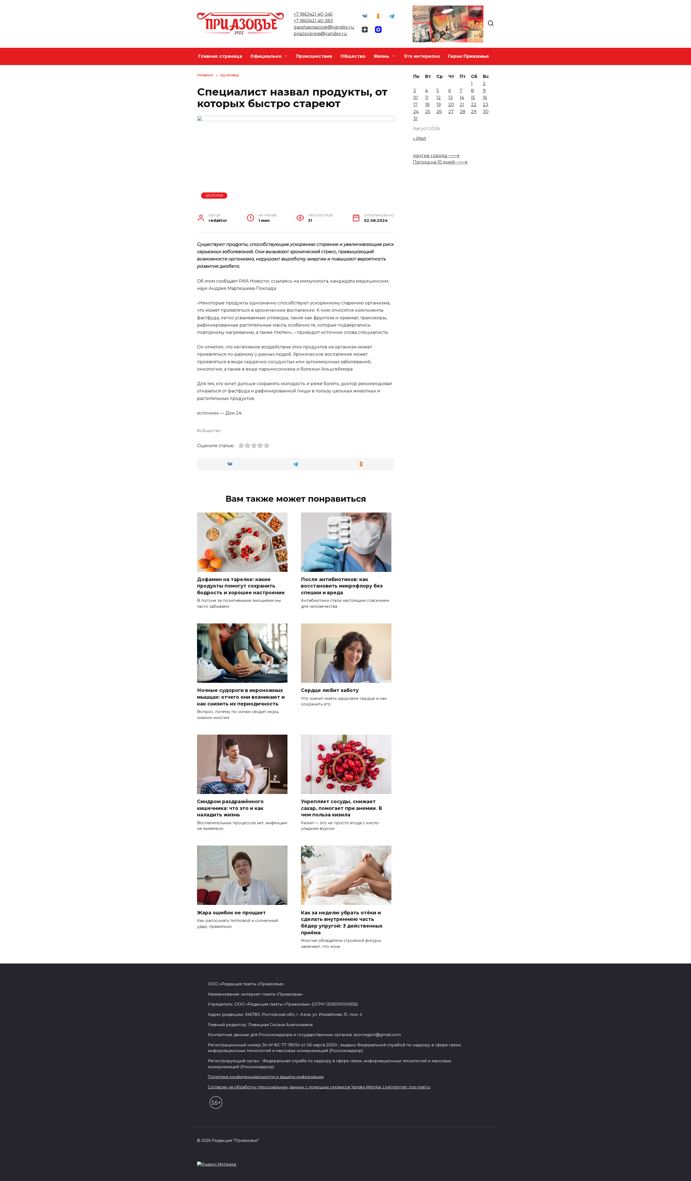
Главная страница (220, 56)
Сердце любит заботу (330, 690)
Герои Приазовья (468, 56)
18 (427, 104)
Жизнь (381, 56)
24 (416, 111)
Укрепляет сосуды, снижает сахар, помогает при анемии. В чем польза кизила (341, 808)
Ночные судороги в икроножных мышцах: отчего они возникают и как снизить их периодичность (241, 696)
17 (415, 104)
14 (462, 97)
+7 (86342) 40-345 (313, 14)
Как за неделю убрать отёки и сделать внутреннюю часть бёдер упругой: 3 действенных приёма (341, 922)
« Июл (419, 138)
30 (486, 111)
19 (438, 104)
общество (210, 430)
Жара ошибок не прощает (231, 912)
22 (473, 104)
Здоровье (214, 195)
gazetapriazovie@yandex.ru (324, 27)
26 (439, 111)
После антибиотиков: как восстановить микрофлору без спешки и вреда (342, 585)
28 (462, 111)
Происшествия (314, 56)
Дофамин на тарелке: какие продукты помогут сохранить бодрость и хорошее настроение (241, 585)
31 (415, 118)
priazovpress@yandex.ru (320, 33)
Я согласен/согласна (518, 1172)
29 (473, 111)
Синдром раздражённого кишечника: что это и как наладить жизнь (230, 808)
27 (451, 111)
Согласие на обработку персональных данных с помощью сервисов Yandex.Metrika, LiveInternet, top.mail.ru (319, 1087)
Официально (266, 56)
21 (462, 104)
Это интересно (422, 56)
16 (485, 97)
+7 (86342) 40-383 (313, 20)
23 (485, 104)
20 (451, 104)
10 (415, 97)
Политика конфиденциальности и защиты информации (266, 1076)
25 (427, 111)
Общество (352, 56)
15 (473, 97)
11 (426, 97)
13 (450, 97)
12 (438, 97)
